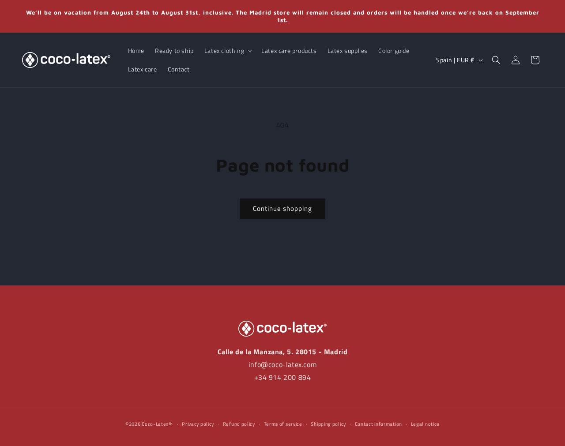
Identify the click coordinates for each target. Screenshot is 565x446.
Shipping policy (328, 423)
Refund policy (239, 423)
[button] (227, 50)
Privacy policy (198, 423)
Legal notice (425, 423)
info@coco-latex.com (282, 364)
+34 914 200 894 (282, 377)
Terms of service (283, 423)
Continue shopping (282, 208)
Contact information (378, 423)
